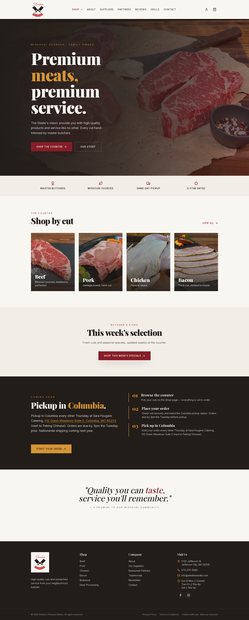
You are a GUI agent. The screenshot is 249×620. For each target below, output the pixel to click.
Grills (155, 9)
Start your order (49, 448)
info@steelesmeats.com (194, 575)
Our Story (88, 146)
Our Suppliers (136, 565)
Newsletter (135, 580)
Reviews (141, 9)
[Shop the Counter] (214, 9)
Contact (170, 9)
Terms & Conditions (169, 614)
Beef (82, 561)
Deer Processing (89, 584)
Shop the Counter (49, 146)
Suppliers (107, 9)
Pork (82, 565)
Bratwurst (85, 580)
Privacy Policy (150, 614)
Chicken (84, 570)
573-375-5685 (189, 570)
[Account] (206, 9)
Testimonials (135, 575)
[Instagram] (188, 595)
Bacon (83, 575)
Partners (124, 9)
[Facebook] (180, 595)
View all (208, 223)
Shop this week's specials (122, 355)
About (91, 9)
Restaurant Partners (139, 570)
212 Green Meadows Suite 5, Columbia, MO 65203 (80, 420)
